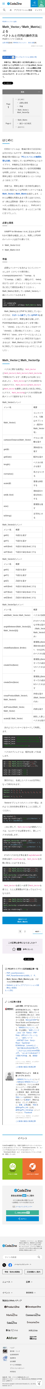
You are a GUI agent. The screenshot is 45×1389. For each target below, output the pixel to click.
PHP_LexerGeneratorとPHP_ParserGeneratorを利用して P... (21, 974)
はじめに (21, 99)
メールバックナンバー (23, 1206)
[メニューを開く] (3, 3)
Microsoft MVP (31, 1020)
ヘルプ (12, 1348)
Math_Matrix (22, 120)
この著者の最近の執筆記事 (26, 1067)
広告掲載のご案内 (33, 1272)
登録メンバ (20, 1097)
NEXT (37, 931)
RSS (35, 1105)
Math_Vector (8, 193)
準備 (21, 106)
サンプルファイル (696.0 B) (26, 57)
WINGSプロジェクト (27, 1027)
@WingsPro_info (22, 1107)
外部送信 (13, 1371)
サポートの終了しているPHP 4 (25, 315)
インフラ (38, 10)
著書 (20, 1105)
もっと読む (9, 990)
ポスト (8, 83)
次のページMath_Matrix (23, 920)
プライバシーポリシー (17, 1368)
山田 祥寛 (5, 42)
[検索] (4, 10)
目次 (22, 92)
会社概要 (13, 1361)
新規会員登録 (23, 1213)
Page (8, 123)
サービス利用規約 (15, 1365)
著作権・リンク (15, 1351)
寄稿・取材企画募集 (12, 1272)
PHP (4, 51)
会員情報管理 (14, 1354)
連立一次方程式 (25, 123)
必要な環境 (23, 102)
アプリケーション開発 (23, 10)
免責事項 (13, 1358)
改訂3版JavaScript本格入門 (27, 1048)
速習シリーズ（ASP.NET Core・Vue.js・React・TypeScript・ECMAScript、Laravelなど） (26, 1041)
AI (11, 10)
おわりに (21, 127)
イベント (6, 1292)
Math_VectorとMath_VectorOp (23, 111)
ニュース (6, 1281)
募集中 (28, 1099)
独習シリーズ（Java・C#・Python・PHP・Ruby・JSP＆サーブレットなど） (27, 1034)
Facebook (28, 1112)
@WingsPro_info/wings (24, 1110)
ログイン (24, 1219)
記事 (25, 1105)
